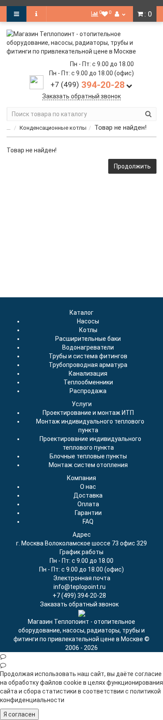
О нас (88, 486)
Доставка (88, 495)
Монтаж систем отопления (88, 464)
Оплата (88, 504)
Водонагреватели (88, 347)
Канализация (88, 373)
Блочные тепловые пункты (88, 456)
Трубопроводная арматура (88, 364)
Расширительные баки (88, 338)
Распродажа (88, 390)
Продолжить (132, 166)
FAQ (88, 521)
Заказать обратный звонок (81, 96)
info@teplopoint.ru (79, 586)
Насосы (88, 321)
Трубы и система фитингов (88, 356)
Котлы (88, 329)
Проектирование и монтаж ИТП (88, 412)
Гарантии (88, 512)
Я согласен (19, 714)
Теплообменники (88, 382)
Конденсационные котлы (53, 127)
